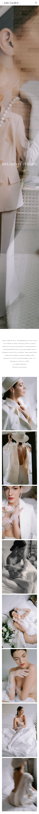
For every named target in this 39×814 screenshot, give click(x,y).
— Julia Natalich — (11, 3)
